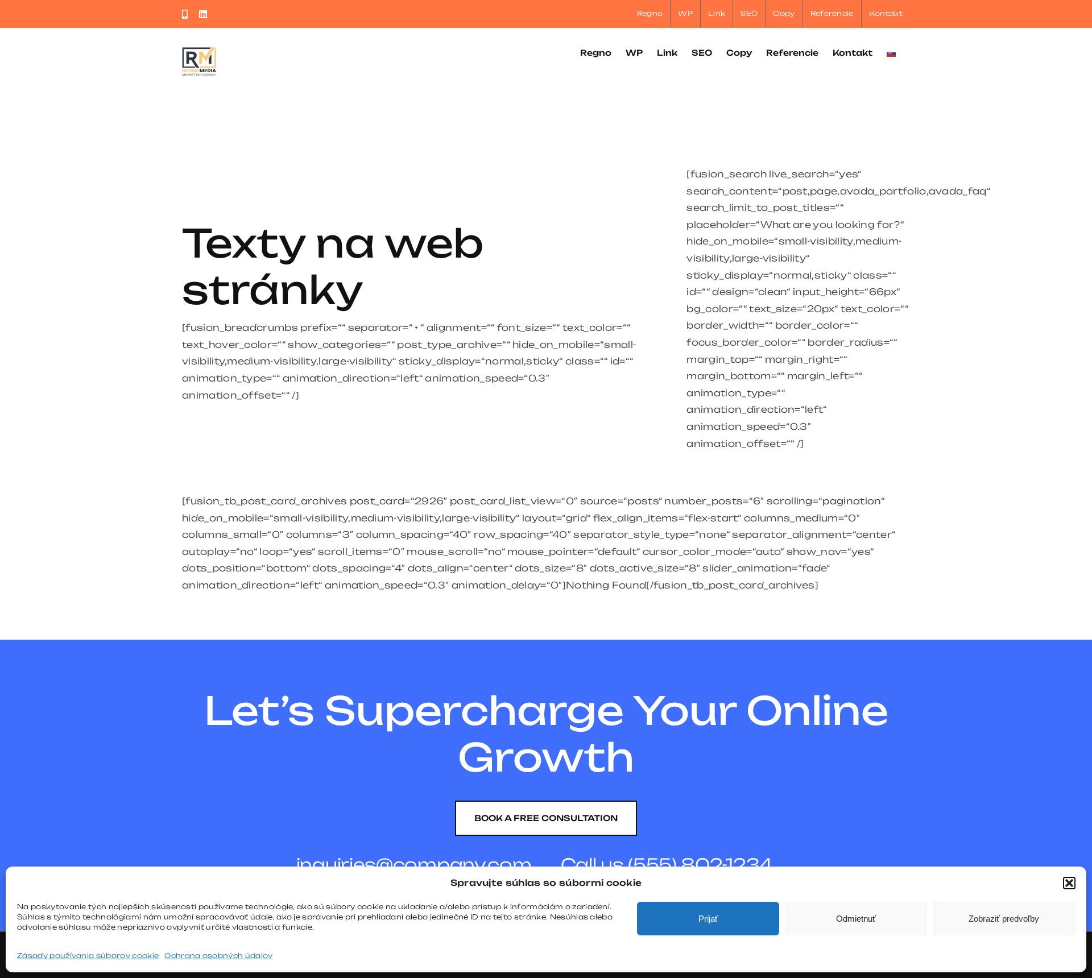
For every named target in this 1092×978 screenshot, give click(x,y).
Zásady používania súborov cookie (88, 955)
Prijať (708, 918)
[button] (1069, 883)
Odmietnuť (856, 918)
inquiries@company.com (414, 864)
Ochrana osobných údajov (218, 955)
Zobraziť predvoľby (1004, 918)
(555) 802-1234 (700, 864)
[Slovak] (891, 52)
